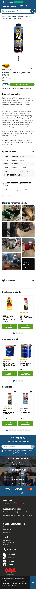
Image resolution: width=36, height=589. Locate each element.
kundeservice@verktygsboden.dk (19, 512)
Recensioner (7, 529)
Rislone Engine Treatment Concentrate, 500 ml (9, 317)
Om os (6, 527)
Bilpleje (9, 16)
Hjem (3, 16)
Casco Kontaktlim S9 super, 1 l (25, 364)
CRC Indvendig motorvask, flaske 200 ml (25, 317)
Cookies (6, 545)
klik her (16, 585)
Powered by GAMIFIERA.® (9, 272)
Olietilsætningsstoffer (24, 16)
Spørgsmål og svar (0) (20, 190)
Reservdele (6, 533)
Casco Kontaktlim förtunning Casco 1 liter (9, 365)
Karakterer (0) (8, 190)
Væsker (14, 16)
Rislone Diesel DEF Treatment (24, 411)
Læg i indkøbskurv (22, 84)
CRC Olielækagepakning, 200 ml (9, 412)
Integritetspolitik (8, 542)
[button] (18, 38)
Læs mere (21, 453)
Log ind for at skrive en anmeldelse (12, 196)
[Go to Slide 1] (18, 58)
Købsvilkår (6, 540)
